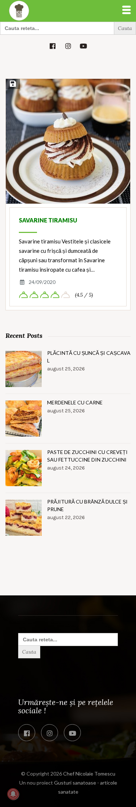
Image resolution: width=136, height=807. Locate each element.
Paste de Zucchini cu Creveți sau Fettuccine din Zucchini (87, 456)
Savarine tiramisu (48, 220)
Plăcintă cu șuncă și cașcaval (89, 357)
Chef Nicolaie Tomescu (89, 773)
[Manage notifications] (13, 794)
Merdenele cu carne (75, 402)
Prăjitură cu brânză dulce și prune (87, 505)
